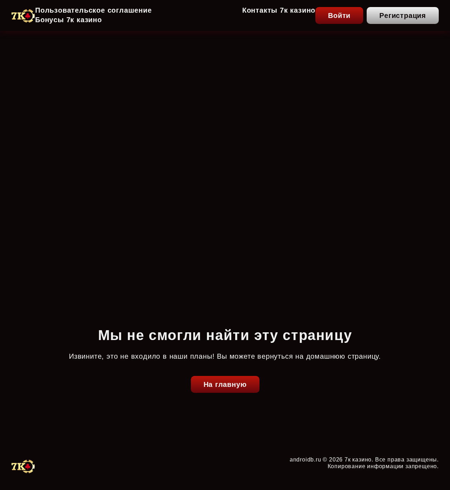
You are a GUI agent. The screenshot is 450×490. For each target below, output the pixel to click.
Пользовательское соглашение (93, 10)
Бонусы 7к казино (68, 20)
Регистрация (402, 15)
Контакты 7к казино (278, 10)
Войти (339, 15)
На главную (225, 384)
